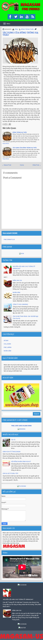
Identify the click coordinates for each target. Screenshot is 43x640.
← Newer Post (6, 165)
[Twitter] (16, 17)
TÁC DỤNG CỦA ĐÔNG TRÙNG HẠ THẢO (20, 33)
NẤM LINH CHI (17, 280)
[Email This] (4, 124)
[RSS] (32, 17)
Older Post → (37, 165)
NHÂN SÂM (16, 292)
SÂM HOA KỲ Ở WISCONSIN (11, 451)
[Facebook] (10, 17)
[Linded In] (21, 17)
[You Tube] (27, 17)
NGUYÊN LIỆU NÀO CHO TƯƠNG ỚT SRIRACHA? (18, 599)
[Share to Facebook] (10, 124)
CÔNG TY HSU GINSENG (20, 304)
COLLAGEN (7, 344)
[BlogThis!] (6, 124)
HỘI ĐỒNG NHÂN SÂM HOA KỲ (21, 461)
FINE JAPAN (7, 347)
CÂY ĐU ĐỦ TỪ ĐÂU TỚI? (10, 473)
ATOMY (6, 340)
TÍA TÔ (13, 440)
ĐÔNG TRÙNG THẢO (27, 29)
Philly (16, 29)
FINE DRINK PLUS (9, 239)
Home (22, 165)
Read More (6, 143)
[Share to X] (8, 124)
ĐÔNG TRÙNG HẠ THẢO (20, 132)
